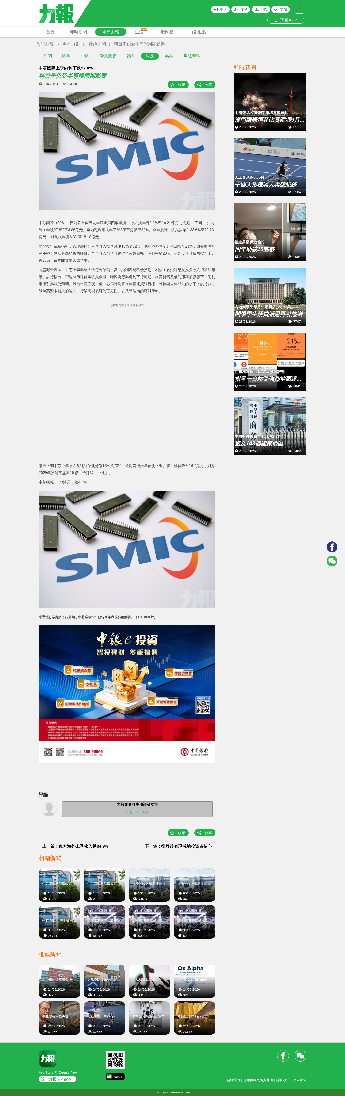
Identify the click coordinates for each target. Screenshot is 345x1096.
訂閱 (264, 9)
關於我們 (233, 1080)
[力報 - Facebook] (332, 547)
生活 (140, 31)
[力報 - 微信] (332, 561)
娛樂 (169, 56)
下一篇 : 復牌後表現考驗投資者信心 (178, 846)
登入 (223, 9)
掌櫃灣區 (191, 56)
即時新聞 (78, 32)
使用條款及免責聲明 (258, 1080)
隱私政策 (283, 1080)
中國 (85, 56)
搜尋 (244, 9)
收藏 (181, 85)
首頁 (50, 32)
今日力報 (110, 32)
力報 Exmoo (59, 1079)
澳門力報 (44, 44)
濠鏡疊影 (108, 56)
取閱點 (167, 32)
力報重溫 (197, 32)
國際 (66, 56)
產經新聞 (97, 44)
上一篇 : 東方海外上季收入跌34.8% (75, 846)
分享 (208, 85)
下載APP (287, 20)
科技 (150, 56)
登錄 (145, 812)
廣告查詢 (299, 1080)
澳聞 (47, 56)
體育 (131, 56)
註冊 (129, 812)
